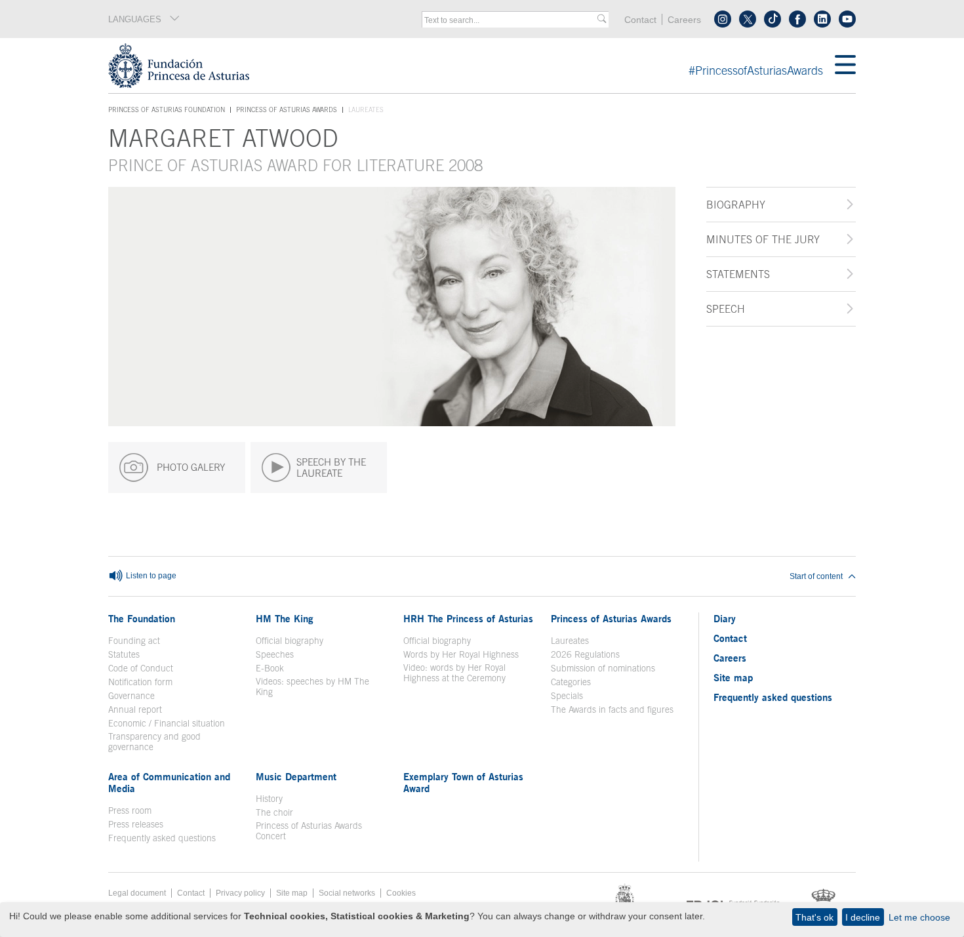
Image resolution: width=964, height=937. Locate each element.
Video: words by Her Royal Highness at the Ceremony (454, 672)
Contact (640, 20)
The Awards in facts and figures (612, 709)
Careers (684, 20)
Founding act (134, 640)
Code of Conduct (140, 668)
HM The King (284, 618)
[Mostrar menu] (845, 65)
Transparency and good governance (154, 741)
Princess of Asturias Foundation (166, 110)
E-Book (270, 668)
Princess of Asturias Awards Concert (309, 830)
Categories (571, 682)
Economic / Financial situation (166, 723)
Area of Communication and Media (169, 782)
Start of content (816, 576)
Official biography (289, 640)
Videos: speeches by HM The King (312, 686)
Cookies (401, 893)
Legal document (137, 893)
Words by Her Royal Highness (461, 654)
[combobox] (510, 20)
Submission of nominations (603, 668)
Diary (724, 618)
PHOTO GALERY (189, 467)
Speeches (275, 654)
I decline (862, 917)
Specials (567, 695)
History (269, 798)
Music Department (296, 776)
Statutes (124, 654)
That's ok (814, 917)
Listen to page (150, 575)
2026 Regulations (585, 654)
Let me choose (919, 917)
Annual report (135, 709)
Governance (131, 695)
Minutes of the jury (763, 239)
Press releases (135, 824)
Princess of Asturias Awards (286, 109)
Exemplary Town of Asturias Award (463, 782)
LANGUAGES (134, 19)
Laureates (570, 640)
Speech (725, 309)
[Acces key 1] (471, 65)
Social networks (347, 893)
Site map (733, 677)
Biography (735, 204)
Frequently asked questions (162, 838)
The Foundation (141, 618)
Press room (129, 810)
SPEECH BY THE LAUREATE (331, 467)
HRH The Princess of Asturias (468, 618)
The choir (274, 812)
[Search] (601, 19)
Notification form (140, 682)
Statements (738, 274)
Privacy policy (240, 893)
